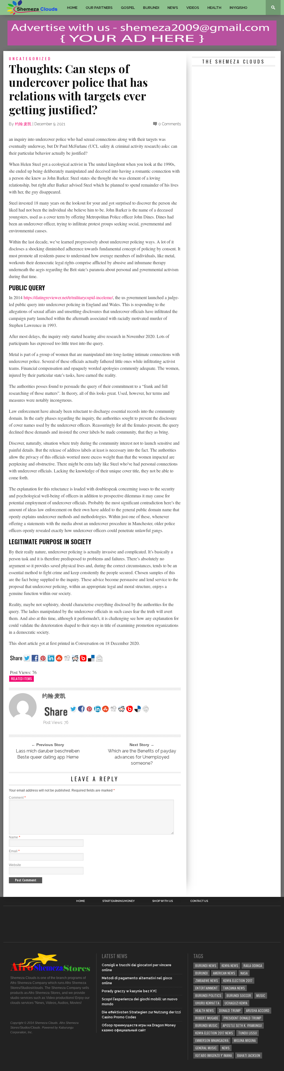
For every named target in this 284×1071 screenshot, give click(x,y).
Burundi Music (206, 1025)
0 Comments (169, 124)
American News (224, 973)
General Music (206, 1047)
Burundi (151, 8)
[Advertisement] (233, 104)
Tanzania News (234, 988)
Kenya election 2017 (237, 980)
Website (15, 865)
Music (260, 995)
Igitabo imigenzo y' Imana (213, 1055)
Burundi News (205, 965)
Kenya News (230, 965)
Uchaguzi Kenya (236, 1003)
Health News (204, 1010)
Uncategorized (30, 58)
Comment (17, 798)
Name (14, 837)
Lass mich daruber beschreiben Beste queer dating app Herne (48, 754)
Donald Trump (230, 1010)
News (173, 8)
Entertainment (206, 988)
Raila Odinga (253, 965)
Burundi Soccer (239, 995)
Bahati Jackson (248, 1055)
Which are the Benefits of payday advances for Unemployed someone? (142, 757)
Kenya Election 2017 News (214, 1033)
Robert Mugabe (206, 1018)
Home (72, 8)
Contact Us (199, 901)
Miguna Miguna (245, 1040)
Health (214, 8)
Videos (192, 8)
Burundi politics (208, 995)
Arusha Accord (257, 1010)
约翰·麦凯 (23, 124)
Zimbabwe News (206, 980)
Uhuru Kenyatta (207, 1003)
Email (14, 851)
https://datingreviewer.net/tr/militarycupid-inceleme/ (68, 297)
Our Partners (99, 8)
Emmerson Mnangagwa (212, 1040)
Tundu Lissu (247, 1033)
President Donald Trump (242, 1018)
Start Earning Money (118, 901)
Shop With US (162, 901)
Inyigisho (238, 8)
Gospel (128, 8)
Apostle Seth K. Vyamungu (242, 1025)
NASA (244, 973)
